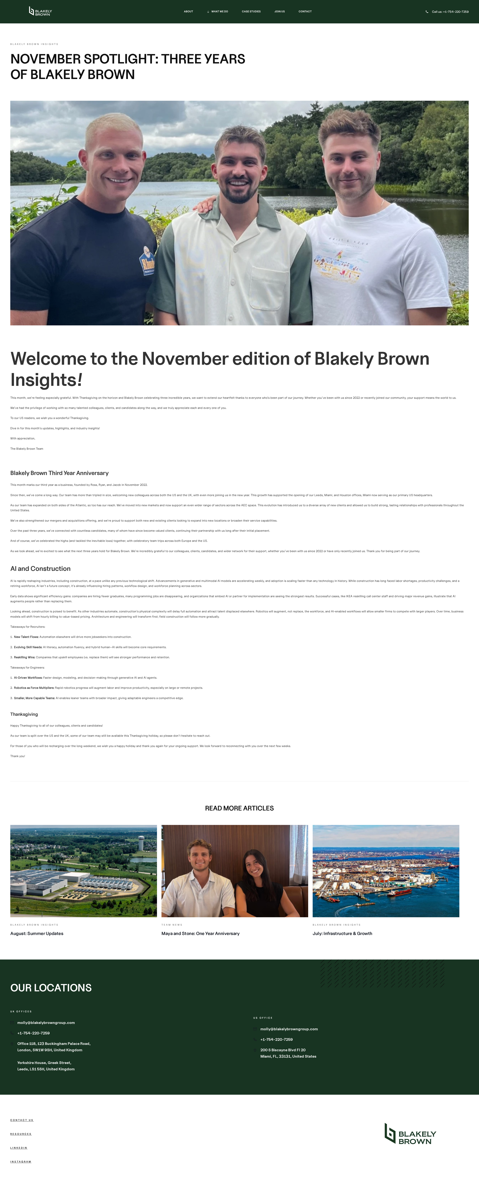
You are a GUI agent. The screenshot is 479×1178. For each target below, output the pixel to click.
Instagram (20, 1161)
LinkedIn (19, 1147)
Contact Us (22, 1120)
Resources (21, 1134)
